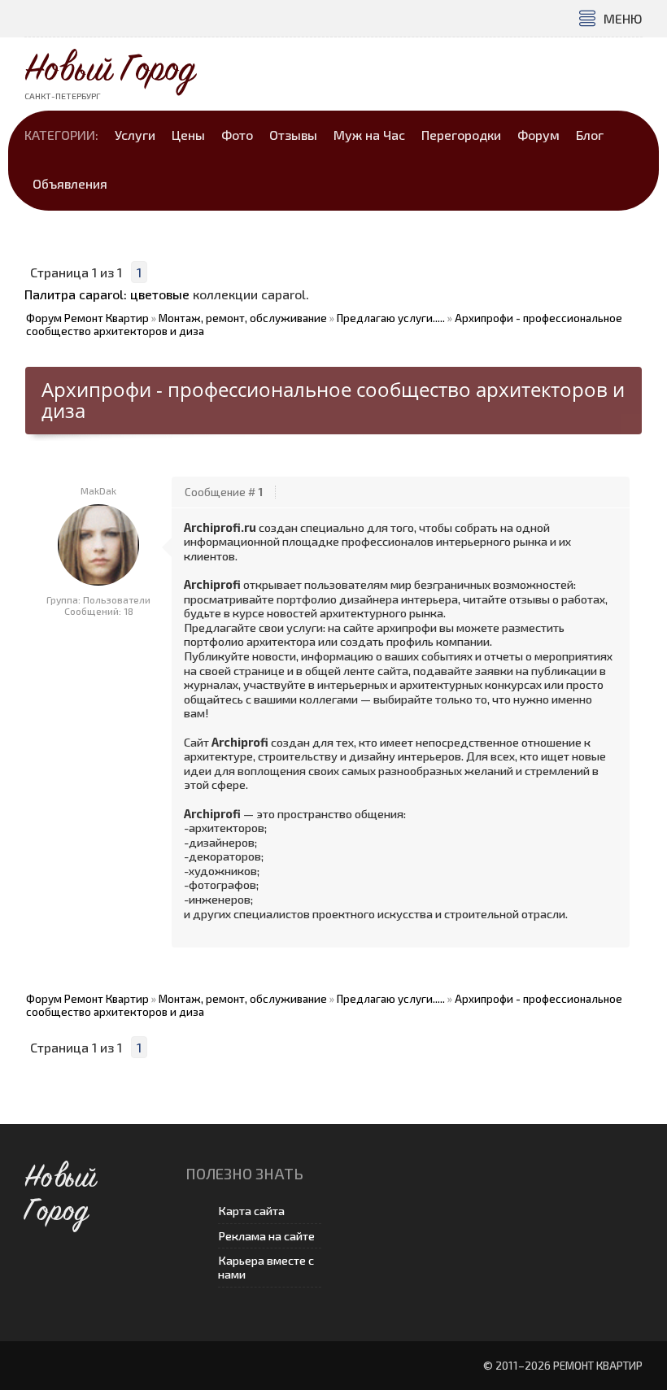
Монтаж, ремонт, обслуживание (243, 318)
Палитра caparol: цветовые (107, 294)
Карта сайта (251, 1211)
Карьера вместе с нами (266, 1267)
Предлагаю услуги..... (391, 318)
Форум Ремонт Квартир (87, 318)
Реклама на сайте (266, 1236)
